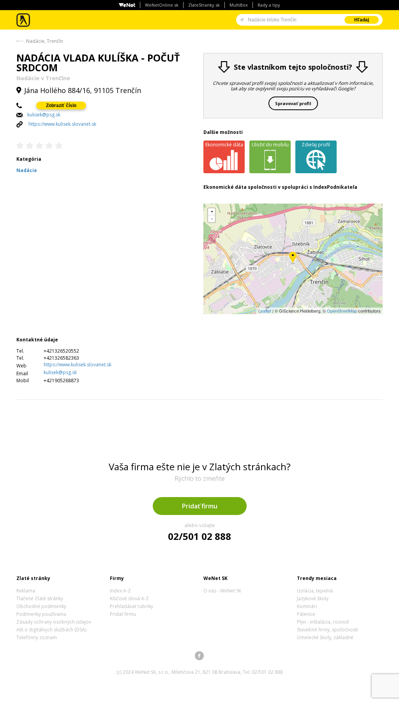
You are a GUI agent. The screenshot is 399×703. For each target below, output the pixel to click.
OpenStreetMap (342, 311)
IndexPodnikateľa (335, 187)
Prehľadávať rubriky (131, 606)
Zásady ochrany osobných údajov (53, 622)
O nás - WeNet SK (222, 590)
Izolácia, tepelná (315, 590)
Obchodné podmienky (41, 606)
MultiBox (239, 5)
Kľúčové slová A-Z (129, 598)
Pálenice (306, 614)
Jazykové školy (312, 598)
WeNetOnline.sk (161, 5)
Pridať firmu (199, 506)
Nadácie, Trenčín (44, 41)
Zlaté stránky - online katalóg (23, 20)
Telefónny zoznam (36, 637)
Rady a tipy (269, 5)
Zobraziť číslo (61, 105)
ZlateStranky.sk (204, 5)
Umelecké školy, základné (325, 637)
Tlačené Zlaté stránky (39, 598)
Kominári (307, 606)
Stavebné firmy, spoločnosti (327, 629)
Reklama (25, 590)
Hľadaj (361, 20)
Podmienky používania (41, 614)
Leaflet (264, 311)
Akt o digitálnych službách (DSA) (51, 629)
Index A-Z (120, 590)
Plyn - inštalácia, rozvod (323, 622)
